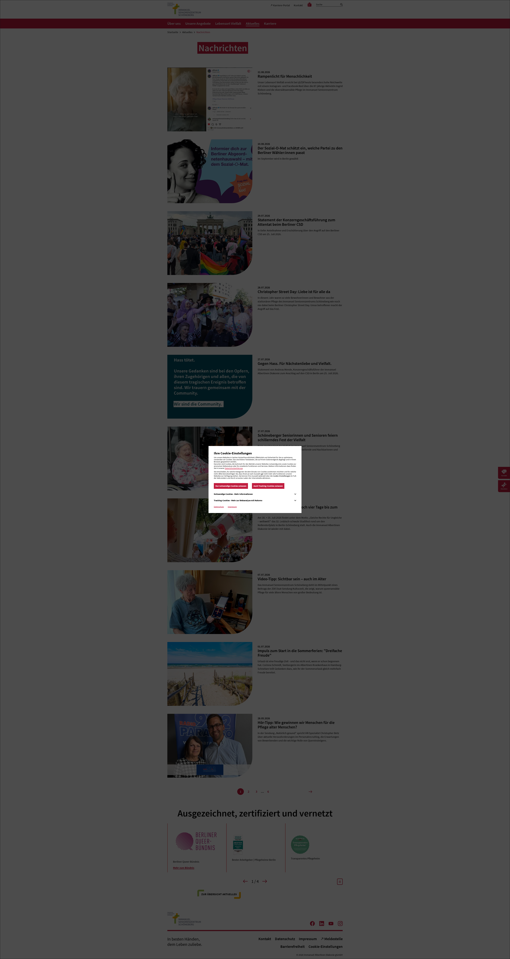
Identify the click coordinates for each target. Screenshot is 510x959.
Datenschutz (219, 507)
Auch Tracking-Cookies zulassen (268, 486)
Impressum (232, 507)
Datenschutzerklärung (234, 468)
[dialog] (255, 479)
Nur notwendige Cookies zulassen (230, 486)
